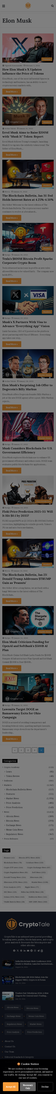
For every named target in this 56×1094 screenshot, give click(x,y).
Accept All (11, 1086)
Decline (45, 1086)
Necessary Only (28, 1086)
